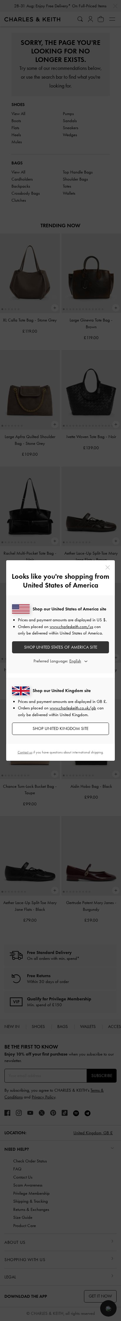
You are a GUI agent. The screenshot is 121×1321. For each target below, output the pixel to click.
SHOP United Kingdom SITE (60, 728)
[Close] (107, 567)
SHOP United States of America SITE (60, 647)
